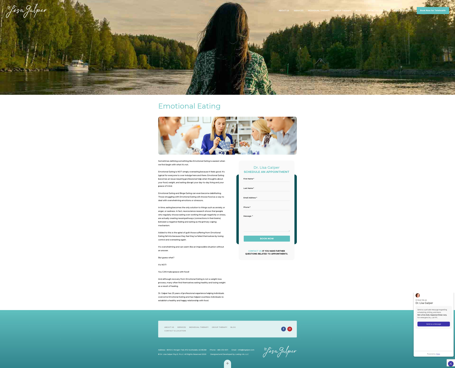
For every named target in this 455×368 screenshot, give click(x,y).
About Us (284, 10)
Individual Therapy (319, 10)
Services (298, 10)
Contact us (255, 251)
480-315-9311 (402, 10)
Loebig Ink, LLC (242, 354)
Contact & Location (377, 10)
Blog (358, 10)
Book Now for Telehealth (433, 10)
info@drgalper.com (246, 350)
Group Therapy (342, 10)
